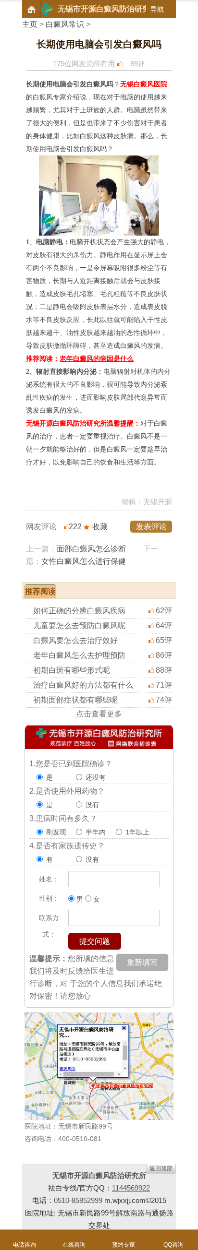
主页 (29, 24)
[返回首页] (31, 9)
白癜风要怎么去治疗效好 (75, 640)
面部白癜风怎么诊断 (91, 549)
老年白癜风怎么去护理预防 (79, 655)
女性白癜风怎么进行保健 (83, 561)
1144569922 (131, 1188)
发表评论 (151, 527)
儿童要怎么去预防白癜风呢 (79, 625)
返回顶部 (161, 1168)
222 (75, 527)
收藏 (100, 527)
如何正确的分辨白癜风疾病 (79, 611)
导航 (157, 9)
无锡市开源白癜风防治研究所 (99, 1175)
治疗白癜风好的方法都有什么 (83, 685)
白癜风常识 (65, 24)
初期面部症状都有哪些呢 (75, 700)
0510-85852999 (78, 1200)
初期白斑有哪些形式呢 (71, 670)
